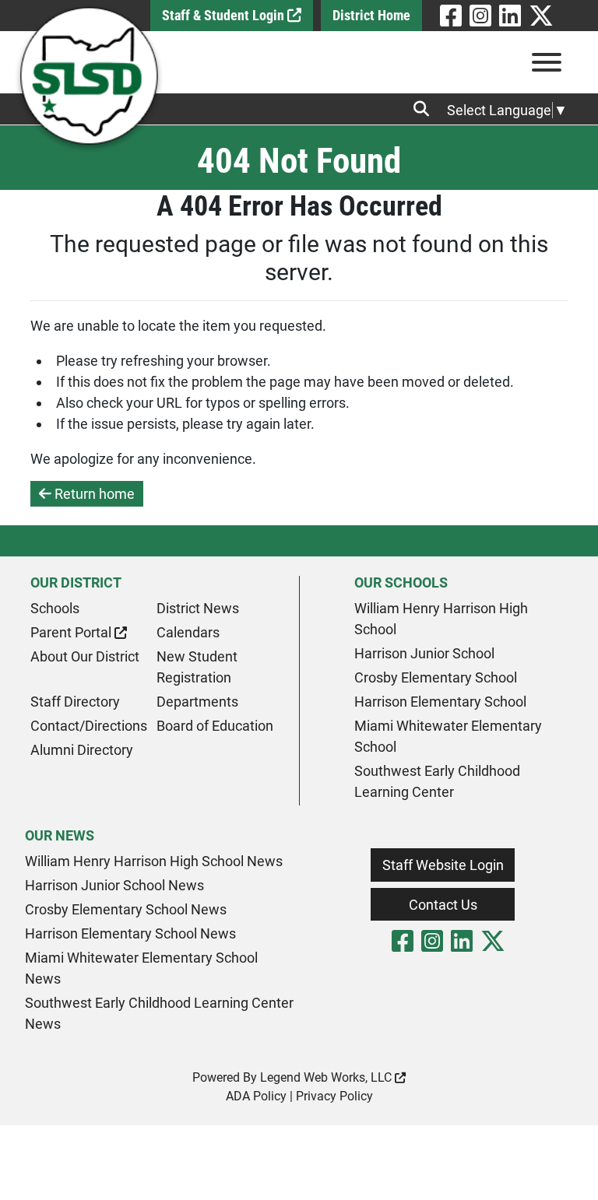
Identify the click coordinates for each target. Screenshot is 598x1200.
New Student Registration (197, 667)
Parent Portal (72, 632)
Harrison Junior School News (114, 885)
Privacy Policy (334, 1096)
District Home (371, 15)
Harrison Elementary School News (130, 933)
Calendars (188, 632)
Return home (93, 494)
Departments (197, 701)
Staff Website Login (443, 865)
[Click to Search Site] (425, 109)
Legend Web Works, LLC (327, 1077)
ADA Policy (256, 1096)
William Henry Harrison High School (441, 618)
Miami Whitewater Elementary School (448, 736)
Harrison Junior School (424, 653)
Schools (54, 608)
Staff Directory (75, 701)
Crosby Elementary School (435, 677)
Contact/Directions (88, 726)
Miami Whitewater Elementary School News (141, 968)
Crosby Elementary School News (126, 909)
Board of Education (215, 726)
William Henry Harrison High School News (154, 861)
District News (198, 608)
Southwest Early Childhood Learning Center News (159, 1013)
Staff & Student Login (224, 15)
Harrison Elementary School (440, 701)
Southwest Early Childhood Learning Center (437, 781)
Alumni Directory (81, 750)
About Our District (84, 656)
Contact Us (443, 904)
